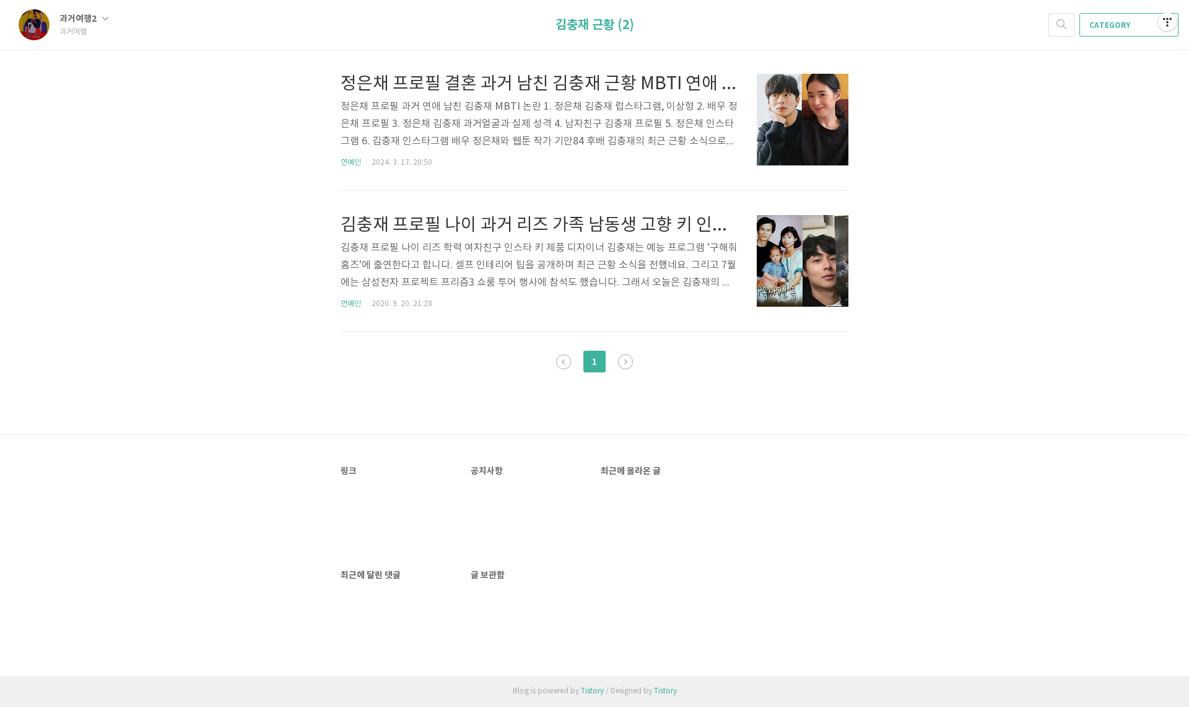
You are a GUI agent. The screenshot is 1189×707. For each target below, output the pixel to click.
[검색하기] (1061, 25)
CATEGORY (1110, 25)
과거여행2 (78, 19)
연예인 (351, 163)
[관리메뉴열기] (1167, 21)
